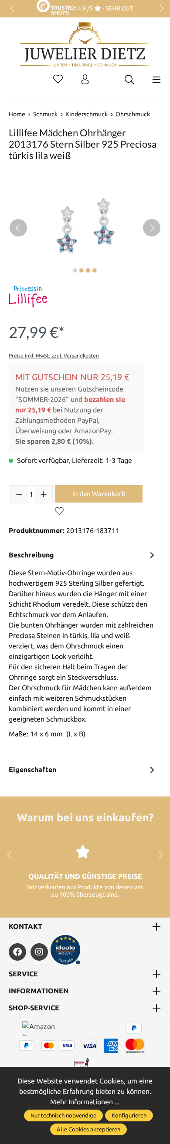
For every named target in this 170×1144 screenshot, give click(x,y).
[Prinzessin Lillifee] (28, 296)
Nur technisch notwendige (63, 1115)
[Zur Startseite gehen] (85, 51)
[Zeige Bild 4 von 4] (94, 270)
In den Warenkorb (99, 493)
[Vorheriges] (18, 227)
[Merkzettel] (58, 79)
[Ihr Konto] (85, 79)
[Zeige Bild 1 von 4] (75, 270)
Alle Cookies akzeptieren (88, 1129)
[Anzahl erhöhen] (43, 494)
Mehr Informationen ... (85, 1102)
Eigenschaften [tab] (32, 769)
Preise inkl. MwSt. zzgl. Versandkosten (54, 355)
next (159, 8)
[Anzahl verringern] (19, 494)
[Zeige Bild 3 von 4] (88, 270)
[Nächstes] (151, 227)
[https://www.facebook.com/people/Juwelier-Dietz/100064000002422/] (17, 952)
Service (23, 973)
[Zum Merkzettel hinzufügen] (59, 511)
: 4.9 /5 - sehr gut (104, 8)
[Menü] (156, 79)
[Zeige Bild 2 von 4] (81, 270)
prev (13, 8)
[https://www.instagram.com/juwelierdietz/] (39, 952)
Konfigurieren (129, 1115)
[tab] (83, 654)
